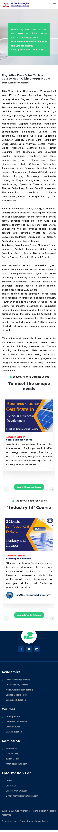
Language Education (16, 700)
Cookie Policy (41, 821)
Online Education (14, 732)
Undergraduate (13, 716)
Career (9, 780)
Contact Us (11, 786)
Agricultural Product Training (19, 690)
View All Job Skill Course (29, 615)
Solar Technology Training (18, 679)
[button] (54, 4)
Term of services (9, 821)
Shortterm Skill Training (16, 721)
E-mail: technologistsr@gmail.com (22, 796)
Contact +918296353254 (17, 791)
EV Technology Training (17, 684)
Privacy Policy (26, 821)
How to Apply (12, 753)
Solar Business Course (19, 439)
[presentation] (6, 489)
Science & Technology (16, 695)
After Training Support (16, 764)
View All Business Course (29, 487)
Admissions (11, 748)
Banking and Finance (18, 558)
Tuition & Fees (12, 759)
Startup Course (13, 726)
